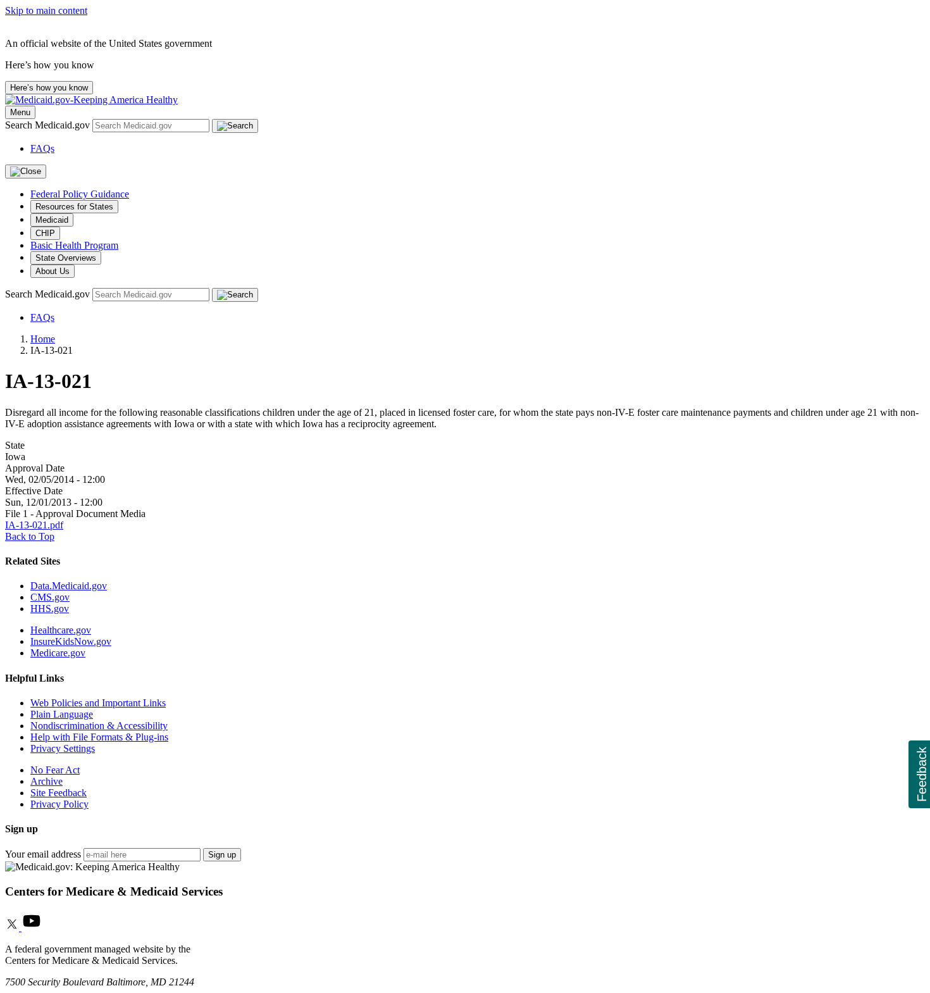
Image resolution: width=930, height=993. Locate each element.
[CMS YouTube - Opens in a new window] (32, 927)
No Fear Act (55, 770)
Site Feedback (58, 792)
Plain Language (61, 714)
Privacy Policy (59, 804)
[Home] (91, 99)
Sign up (222, 854)
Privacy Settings (62, 748)
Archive (46, 781)
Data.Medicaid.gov (68, 585)
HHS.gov (49, 608)
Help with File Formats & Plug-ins (99, 737)
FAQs (42, 148)
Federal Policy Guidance (79, 194)
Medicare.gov (57, 652)
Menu (20, 112)
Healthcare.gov (60, 630)
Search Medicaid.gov (48, 125)
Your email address (43, 854)
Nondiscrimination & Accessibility (99, 725)
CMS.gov (50, 597)
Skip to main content (46, 10)
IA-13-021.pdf (34, 525)
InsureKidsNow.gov (70, 641)
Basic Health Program (74, 245)
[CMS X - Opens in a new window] (13, 927)
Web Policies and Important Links (98, 702)
